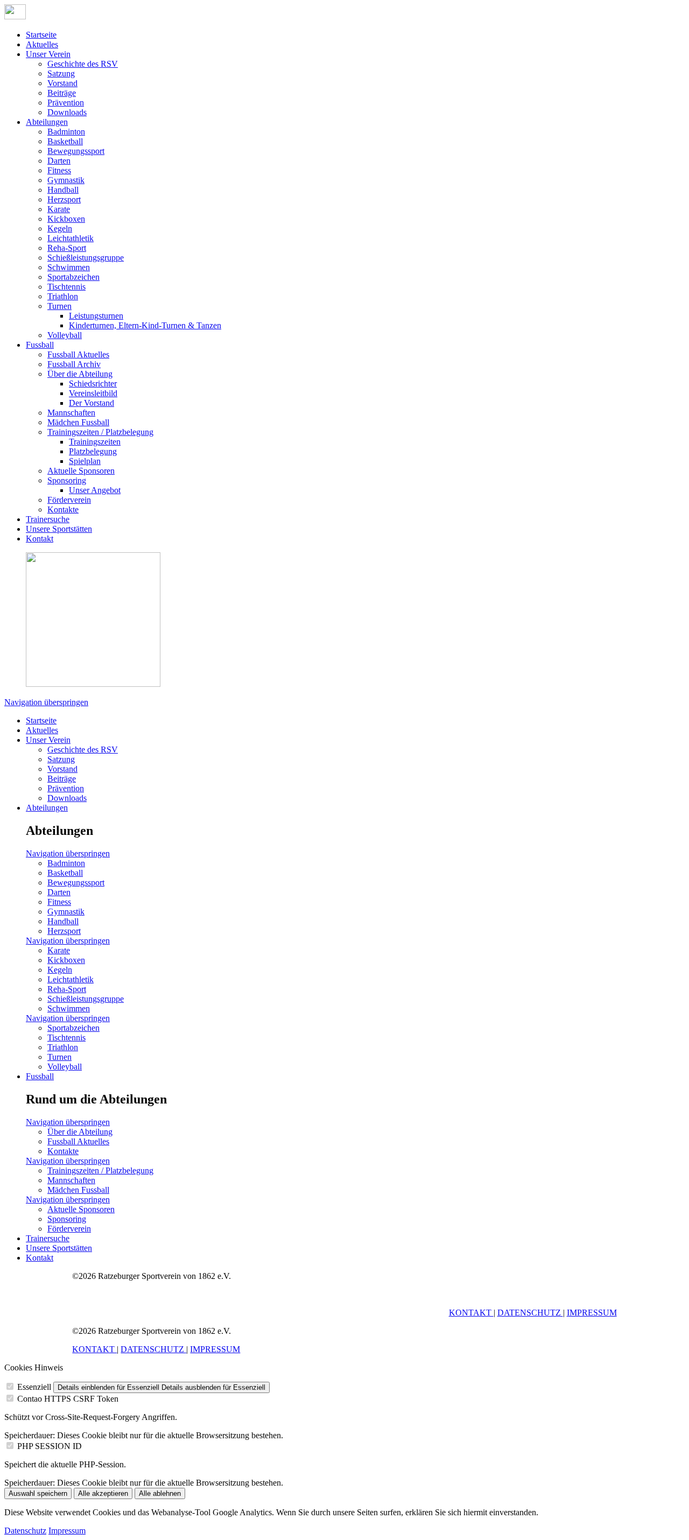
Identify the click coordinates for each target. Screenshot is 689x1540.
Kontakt (39, 538)
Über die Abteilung (80, 373)
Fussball (40, 344)
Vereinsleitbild (93, 393)
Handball (63, 189)
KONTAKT (471, 1312)
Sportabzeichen (73, 277)
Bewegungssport (75, 151)
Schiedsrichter (93, 383)
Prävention (65, 102)
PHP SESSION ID (49, 1446)
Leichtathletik (70, 238)
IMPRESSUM (592, 1312)
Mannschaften (71, 412)
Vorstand (62, 83)
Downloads (67, 112)
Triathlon (62, 296)
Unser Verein (48, 54)
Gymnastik (66, 180)
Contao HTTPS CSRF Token (67, 1398)
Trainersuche (47, 519)
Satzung (61, 73)
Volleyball (64, 335)
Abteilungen (47, 121)
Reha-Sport (66, 247)
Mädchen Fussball (78, 422)
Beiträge (61, 92)
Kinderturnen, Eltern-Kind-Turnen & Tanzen (145, 325)
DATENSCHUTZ (530, 1312)
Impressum (67, 1530)
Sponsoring (66, 480)
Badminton (66, 131)
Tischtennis (66, 286)
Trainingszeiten (95, 441)
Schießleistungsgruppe (85, 257)
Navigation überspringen (46, 702)
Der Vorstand (91, 402)
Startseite (41, 34)
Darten (59, 160)
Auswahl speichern (38, 1493)
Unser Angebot (95, 490)
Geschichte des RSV (82, 63)
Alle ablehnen (160, 1493)
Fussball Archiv (74, 364)
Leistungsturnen (96, 315)
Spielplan (85, 461)
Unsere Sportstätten (59, 528)
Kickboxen (66, 218)
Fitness (59, 170)
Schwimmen (68, 267)
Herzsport (64, 199)
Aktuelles (42, 44)
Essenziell (34, 1386)
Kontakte (63, 509)
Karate (58, 209)
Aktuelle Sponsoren (81, 470)
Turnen (59, 306)
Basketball (65, 141)
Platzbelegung (93, 451)
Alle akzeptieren (103, 1493)
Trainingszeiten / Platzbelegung (100, 432)
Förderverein (69, 499)
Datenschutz (25, 1530)
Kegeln (59, 228)
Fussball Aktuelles (78, 354)
